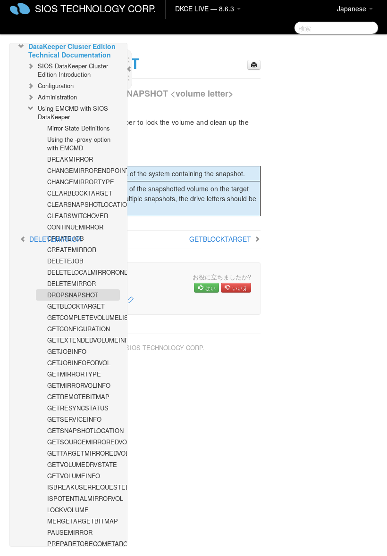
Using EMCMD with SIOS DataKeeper (73, 112)
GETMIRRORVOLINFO (78, 385)
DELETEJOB (65, 260)
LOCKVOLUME (68, 509)
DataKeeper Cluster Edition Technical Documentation (72, 50)
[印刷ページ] (254, 65)
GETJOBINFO (66, 351)
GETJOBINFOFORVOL (78, 362)
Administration (57, 96)
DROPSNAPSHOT (72, 294)
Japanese (352, 8)
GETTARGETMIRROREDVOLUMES (83, 453)
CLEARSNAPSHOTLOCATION (83, 204)
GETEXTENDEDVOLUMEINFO (83, 339)
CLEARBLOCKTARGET (79, 192)
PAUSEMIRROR (70, 532)
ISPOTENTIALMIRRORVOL (83, 498)
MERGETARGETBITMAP (82, 520)
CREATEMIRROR (71, 249)
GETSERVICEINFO (74, 419)
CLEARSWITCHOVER (77, 215)
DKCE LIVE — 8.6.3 (205, 8)
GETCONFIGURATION (78, 328)
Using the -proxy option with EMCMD (78, 143)
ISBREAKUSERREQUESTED (83, 486)
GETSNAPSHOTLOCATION (83, 430)
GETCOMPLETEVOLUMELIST (83, 317)
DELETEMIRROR (71, 283)
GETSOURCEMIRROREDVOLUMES (83, 441)
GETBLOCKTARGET (76, 306)
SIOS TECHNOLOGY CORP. (95, 8)
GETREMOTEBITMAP (78, 396)
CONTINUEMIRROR (75, 226)
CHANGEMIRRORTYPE (80, 181)
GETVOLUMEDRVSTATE (82, 464)
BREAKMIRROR (70, 159)
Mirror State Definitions (78, 127)
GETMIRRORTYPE (74, 373)
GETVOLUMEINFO (73, 475)
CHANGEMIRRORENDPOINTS (83, 170)
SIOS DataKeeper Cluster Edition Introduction (73, 70)
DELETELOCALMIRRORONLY (83, 272)
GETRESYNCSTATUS (78, 407)
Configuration (56, 85)
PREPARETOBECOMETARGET (83, 543)
